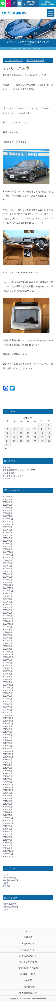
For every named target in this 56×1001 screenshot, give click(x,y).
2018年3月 (7, 776)
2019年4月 (7, 740)
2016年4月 (7, 840)
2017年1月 (7, 815)
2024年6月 (7, 568)
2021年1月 (7, 682)
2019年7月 (7, 732)
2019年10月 (8, 723)
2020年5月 (7, 704)
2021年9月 (7, 660)
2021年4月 (7, 673)
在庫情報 (28, 937)
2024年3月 (7, 577)
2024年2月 (7, 579)
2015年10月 (8, 856)
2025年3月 (7, 543)
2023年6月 (7, 601)
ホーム (28, 931)
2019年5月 (7, 737)
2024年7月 (7, 565)
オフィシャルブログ (24, 48)
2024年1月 (7, 582)
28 (35, 441)
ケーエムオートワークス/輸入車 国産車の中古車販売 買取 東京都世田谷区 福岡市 (20, 13)
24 (7, 441)
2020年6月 (7, 701)
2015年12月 (8, 851)
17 (7, 437)
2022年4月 (7, 640)
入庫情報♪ (7, 467)
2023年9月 (7, 593)
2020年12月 (8, 685)
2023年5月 (7, 604)
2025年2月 (7, 546)
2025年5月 (7, 538)
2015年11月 (8, 853)
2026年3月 (7, 510)
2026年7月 (7, 499)
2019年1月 (7, 748)
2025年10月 (8, 524)
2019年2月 (7, 745)
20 (28, 437)
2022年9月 (7, 626)
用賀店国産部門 (9, 877)
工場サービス (28, 943)
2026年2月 (7, 513)
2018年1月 (7, 781)
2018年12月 (8, 751)
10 (7, 433)
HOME (15, 48)
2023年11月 (8, 588)
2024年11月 (8, 554)
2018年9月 (7, 759)
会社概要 (28, 980)
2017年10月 (8, 790)
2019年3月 (7, 743)
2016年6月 (7, 834)
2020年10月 (8, 690)
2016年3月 (7, 842)
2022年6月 (7, 635)
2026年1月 (7, 516)
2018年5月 (7, 770)
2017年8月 (7, 795)
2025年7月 (7, 532)
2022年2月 (7, 646)
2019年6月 (7, 734)
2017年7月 (7, 798)
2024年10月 (8, 557)
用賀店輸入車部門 (35, 60)
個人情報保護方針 (28, 992)
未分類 (5, 874)
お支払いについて (28, 955)
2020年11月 (8, 687)
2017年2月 (7, 812)
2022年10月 (8, 624)
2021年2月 (7, 679)
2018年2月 (7, 779)
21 (35, 437)
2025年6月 (7, 535)
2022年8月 (7, 629)
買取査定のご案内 (28, 961)
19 (21, 437)
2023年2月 (7, 613)
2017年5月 (7, 804)
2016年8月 (7, 829)
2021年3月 (7, 676)
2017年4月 (7, 806)
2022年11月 (8, 621)
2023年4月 (7, 607)
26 (21, 441)
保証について (28, 949)
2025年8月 (7, 529)
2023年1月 (7, 615)
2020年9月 (7, 693)
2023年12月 (8, 585)
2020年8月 (7, 696)
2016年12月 (8, 817)
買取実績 (6, 886)
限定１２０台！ (9, 473)
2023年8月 (7, 596)
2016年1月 (7, 848)
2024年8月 (7, 563)
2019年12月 (8, 718)
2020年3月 (7, 709)
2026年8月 (7, 496)
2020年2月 (7, 712)
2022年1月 (7, 649)
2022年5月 (7, 637)
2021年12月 (8, 651)
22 (42, 437)
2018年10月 (8, 757)
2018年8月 (7, 762)
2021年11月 (8, 654)
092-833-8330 (47, 4)
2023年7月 (7, 599)
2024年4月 (7, 574)
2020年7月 (7, 698)
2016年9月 (7, 826)
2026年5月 (7, 505)
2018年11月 (8, 754)
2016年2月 (7, 845)
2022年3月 (7, 643)
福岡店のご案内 (28, 974)
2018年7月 (7, 765)
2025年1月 (7, 549)
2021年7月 (7, 665)
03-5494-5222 (30, 4)
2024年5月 (7, 571)
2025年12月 (8, 518)
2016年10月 (8, 823)
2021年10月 (8, 657)
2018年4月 (7, 773)
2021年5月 (7, 671)
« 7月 (5, 449)
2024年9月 (7, 560)
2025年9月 (7, 527)
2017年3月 (7, 809)
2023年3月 (7, 610)
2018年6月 (7, 768)
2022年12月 (8, 618)
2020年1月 (7, 715)
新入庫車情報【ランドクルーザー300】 (19, 470)
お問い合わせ (28, 986)
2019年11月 (8, 721)
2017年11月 (8, 787)
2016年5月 (7, 837)
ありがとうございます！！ (14, 475)
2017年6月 (7, 801)
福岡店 (5, 883)
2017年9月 (7, 793)
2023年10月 (8, 590)
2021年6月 (7, 668)
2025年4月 (7, 541)
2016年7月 (7, 831)
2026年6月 (7, 502)
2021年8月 (7, 662)
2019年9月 (7, 726)
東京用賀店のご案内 (28, 968)
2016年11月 (8, 820)
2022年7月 (7, 632)
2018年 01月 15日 (14, 60)
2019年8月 (7, 729)
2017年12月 (8, 784)
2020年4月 (7, 707)
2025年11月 (8, 521)
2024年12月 (8, 552)
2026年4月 (7, 507)
